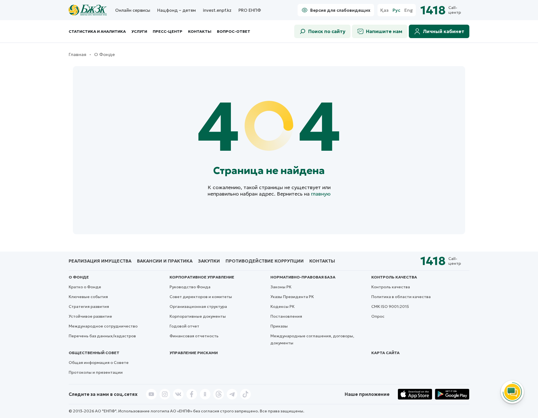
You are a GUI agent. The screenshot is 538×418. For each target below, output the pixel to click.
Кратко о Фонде (85, 286)
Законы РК (280, 286)
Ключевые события (88, 296)
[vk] (178, 394)
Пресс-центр (167, 31)
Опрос (377, 316)
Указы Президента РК (292, 296)
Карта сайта (385, 352)
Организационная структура (198, 306)
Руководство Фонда (190, 286)
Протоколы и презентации (96, 372)
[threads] (218, 394)
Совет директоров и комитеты (201, 296)
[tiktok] (245, 394)
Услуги (139, 31)
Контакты (199, 31)
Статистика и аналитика (97, 31)
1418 (433, 10)
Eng (408, 10)
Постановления (286, 316)
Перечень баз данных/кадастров (102, 335)
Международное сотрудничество (103, 326)
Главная (77, 54)
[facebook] (191, 394)
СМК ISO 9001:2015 (390, 306)
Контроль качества (394, 277)
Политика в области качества (401, 296)
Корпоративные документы (198, 316)
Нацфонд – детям (176, 10)
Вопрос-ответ (233, 31)
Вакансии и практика (165, 261)
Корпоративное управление (202, 277)
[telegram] (232, 394)
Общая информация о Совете (99, 362)
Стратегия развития (89, 306)
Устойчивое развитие (90, 316)
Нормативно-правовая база (302, 277)
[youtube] (151, 394)
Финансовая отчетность (194, 335)
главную (321, 194)
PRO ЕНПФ (249, 10)
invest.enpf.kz (217, 10)
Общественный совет (94, 352)
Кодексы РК (282, 306)
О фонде (79, 277)
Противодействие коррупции (265, 261)
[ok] (205, 394)
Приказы (279, 326)
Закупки (209, 261)
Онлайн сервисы (132, 10)
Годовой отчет (184, 326)
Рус (396, 10)
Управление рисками (194, 352)
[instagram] (164, 394)
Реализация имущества (100, 261)
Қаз (384, 10)
